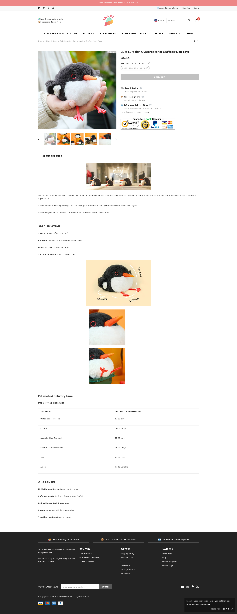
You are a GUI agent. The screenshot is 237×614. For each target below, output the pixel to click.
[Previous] (40, 139)
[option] (77, 90)
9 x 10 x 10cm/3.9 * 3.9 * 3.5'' (135, 68)
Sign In (196, 8)
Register (186, 8)
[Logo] (108, 20)
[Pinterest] (49, 8)
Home (41, 41)
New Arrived (51, 41)
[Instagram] (44, 8)
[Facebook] (40, 8)
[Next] (114, 139)
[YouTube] (54, 8)
